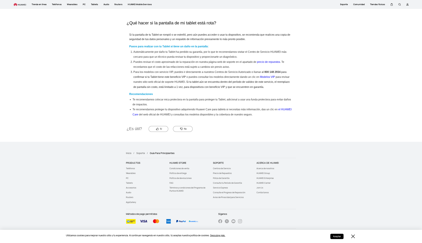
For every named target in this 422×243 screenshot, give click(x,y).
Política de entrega (178, 173)
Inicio (128, 153)
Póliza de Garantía (221, 178)
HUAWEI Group (263, 173)
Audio (128, 192)
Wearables (131, 173)
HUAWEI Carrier (263, 183)
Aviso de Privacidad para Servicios (228, 197)
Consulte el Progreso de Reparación (229, 192)
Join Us (259, 187)
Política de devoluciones (180, 178)
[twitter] (227, 221)
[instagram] (240, 221)
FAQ (171, 183)
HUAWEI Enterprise (265, 178)
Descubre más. (217, 235)
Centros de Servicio (222, 168)
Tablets (129, 183)
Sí (161, 129)
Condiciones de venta (179, 168)
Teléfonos (130, 168)
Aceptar (337, 236)
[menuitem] (146, 168)
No (185, 129)
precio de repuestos (268, 62)
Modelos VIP (267, 77)
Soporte (140, 153)
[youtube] (233, 221)
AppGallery (131, 202)
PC (127, 178)
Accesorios (131, 187)
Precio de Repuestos (222, 173)
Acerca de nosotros (265, 168)
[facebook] (220, 221)
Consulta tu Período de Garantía (227, 183)
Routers (129, 197)
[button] (391, 4)
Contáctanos (262, 192)
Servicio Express (220, 187)
